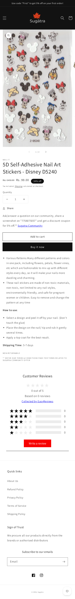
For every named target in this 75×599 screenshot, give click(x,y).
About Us (12, 481)
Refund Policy (15, 489)
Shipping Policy (16, 514)
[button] (5, 18)
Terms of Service (16, 505)
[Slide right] (46, 152)
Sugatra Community (30, 225)
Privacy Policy (15, 497)
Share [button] (10, 208)
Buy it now (37, 247)
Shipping (18, 186)
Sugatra (41, 592)
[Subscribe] (64, 562)
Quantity (7, 192)
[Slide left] (29, 152)
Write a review (37, 443)
